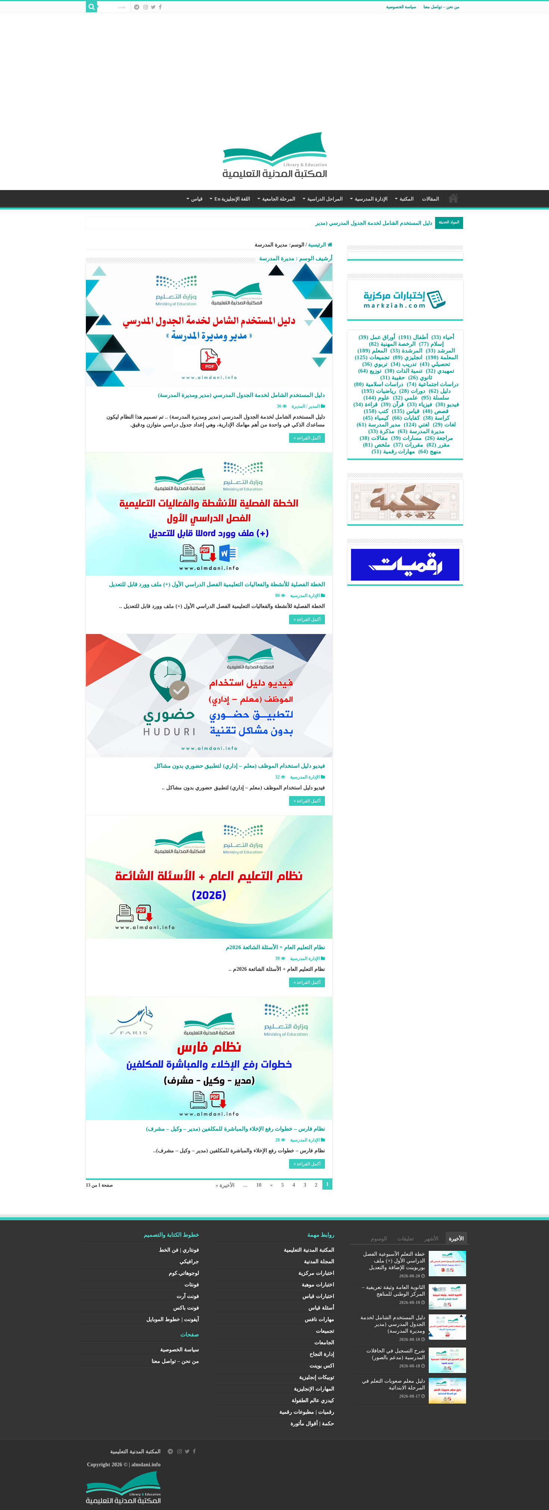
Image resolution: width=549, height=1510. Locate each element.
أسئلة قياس (321, 1308)
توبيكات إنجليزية (316, 1377)
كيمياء (376, 418)
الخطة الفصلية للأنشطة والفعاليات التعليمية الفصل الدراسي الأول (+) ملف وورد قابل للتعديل (217, 584)
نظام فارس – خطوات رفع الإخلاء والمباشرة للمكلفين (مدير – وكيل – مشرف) (235, 1129)
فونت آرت (188, 1296)
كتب (376, 411)
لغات (444, 425)
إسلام (431, 344)
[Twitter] (153, 7)
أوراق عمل (377, 337)
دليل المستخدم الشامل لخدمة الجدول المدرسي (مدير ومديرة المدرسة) (241, 395)
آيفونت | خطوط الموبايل (172, 1319)
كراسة (436, 418)
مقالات (374, 438)
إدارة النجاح (322, 1354)
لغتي (416, 425)
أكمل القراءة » (307, 438)
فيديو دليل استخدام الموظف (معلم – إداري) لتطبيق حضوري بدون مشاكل (239, 766)
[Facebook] (160, 7)
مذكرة (381, 431)
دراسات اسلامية (378, 384)
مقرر (438, 445)
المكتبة (407, 199)
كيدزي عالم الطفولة (313, 1400)
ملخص (376, 445)
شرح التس (420, 223)
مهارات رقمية (393, 451)
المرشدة (406, 351)
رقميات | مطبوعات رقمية (306, 1412)
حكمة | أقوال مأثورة (312, 1423)
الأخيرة (456, 1239)
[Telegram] (136, 7)
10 (258, 1185)
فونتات (191, 1284)
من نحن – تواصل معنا (441, 6)
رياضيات (379, 391)
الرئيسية (453, 198)
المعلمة (442, 357)
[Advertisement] (275, 76)
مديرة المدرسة (421, 431)
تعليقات (405, 1239)
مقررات (408, 445)
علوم (376, 398)
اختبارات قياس (318, 1296)
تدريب (403, 364)
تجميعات (372, 357)
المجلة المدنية (319, 1261)
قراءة (365, 404)
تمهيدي (440, 371)
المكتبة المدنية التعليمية (309, 1250)
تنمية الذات (403, 371)
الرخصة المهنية (392, 344)
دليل (440, 391)
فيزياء (419, 404)
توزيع (369, 371)
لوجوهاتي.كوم (184, 1273)
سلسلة (435, 398)
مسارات (406, 438)
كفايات (406, 418)
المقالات (430, 199)
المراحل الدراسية (325, 199)
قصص (436, 411)
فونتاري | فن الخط (179, 1250)
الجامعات (324, 1342)
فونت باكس (186, 1308)
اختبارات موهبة (318, 1284)
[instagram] (146, 7)
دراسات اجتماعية (433, 384)
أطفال (413, 337)
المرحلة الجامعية (278, 199)
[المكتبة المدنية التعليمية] (275, 153)
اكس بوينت (322, 1365)
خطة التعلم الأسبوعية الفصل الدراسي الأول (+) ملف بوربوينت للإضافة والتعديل (394, 1260)
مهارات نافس (319, 1319)
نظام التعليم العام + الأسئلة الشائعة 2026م (275, 947)
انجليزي (407, 357)
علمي (405, 398)
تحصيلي (435, 364)
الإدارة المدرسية (371, 199)
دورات (412, 391)
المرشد (440, 351)
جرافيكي (189, 1261)
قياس (196, 199)
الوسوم (379, 1239)
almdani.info (146, 1464)
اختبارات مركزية (316, 1273)
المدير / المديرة (306, 406)
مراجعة (439, 438)
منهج (429, 451)
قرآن (392, 404)
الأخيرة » (225, 1185)
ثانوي (420, 377)
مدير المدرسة (378, 425)
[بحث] (91, 6)
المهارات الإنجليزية (314, 1389)
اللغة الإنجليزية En (232, 199)
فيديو (447, 404)
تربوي (374, 364)
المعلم (372, 351)
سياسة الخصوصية (401, 6)
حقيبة (392, 377)
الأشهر (431, 1239)
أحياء (442, 337)
